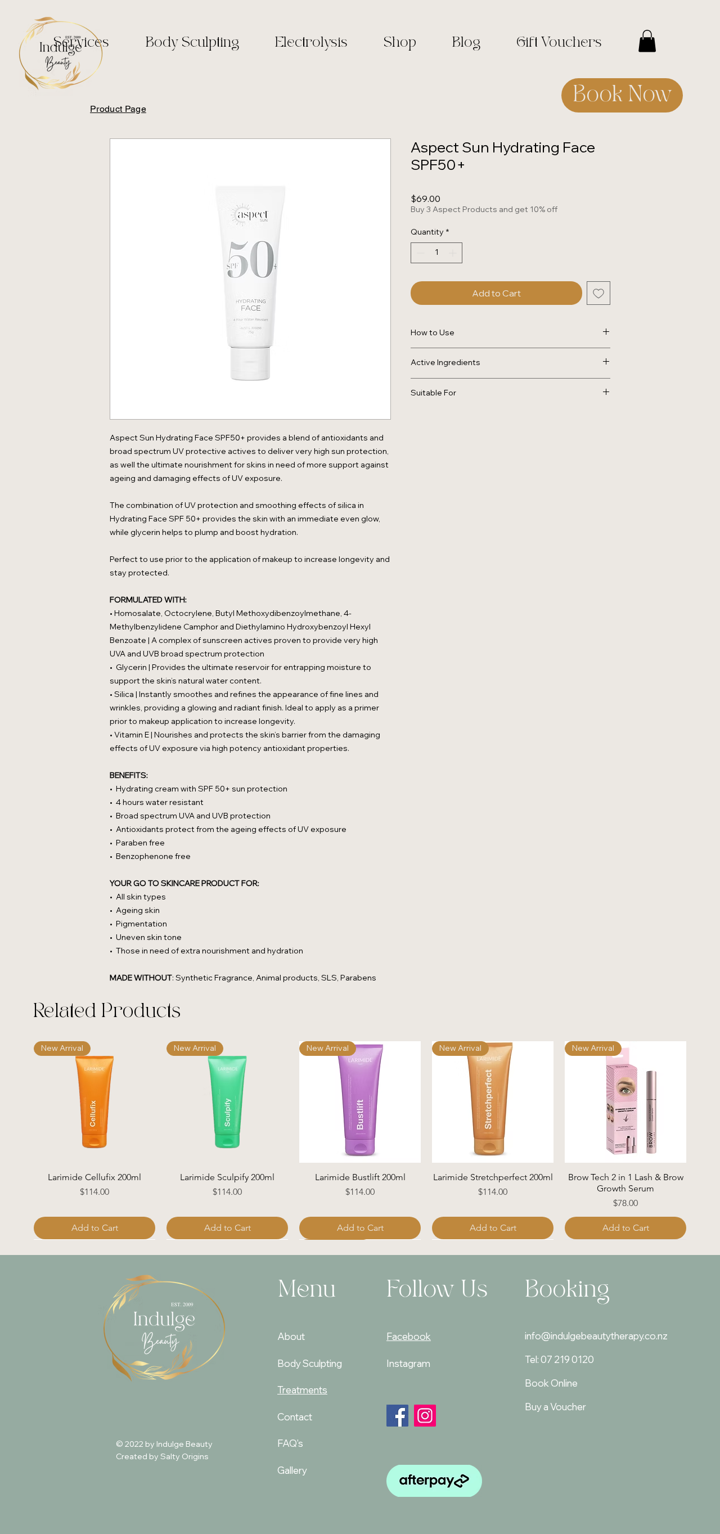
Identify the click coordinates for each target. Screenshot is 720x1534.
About (291, 1336)
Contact (294, 1417)
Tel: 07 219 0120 (559, 1359)
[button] (647, 41)
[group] (360, 1140)
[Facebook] (397, 1416)
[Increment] (454, 253)
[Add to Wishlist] (598, 293)
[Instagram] (425, 1416)
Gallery (292, 1470)
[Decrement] (419, 253)
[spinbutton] (436, 253)
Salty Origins (184, 1456)
